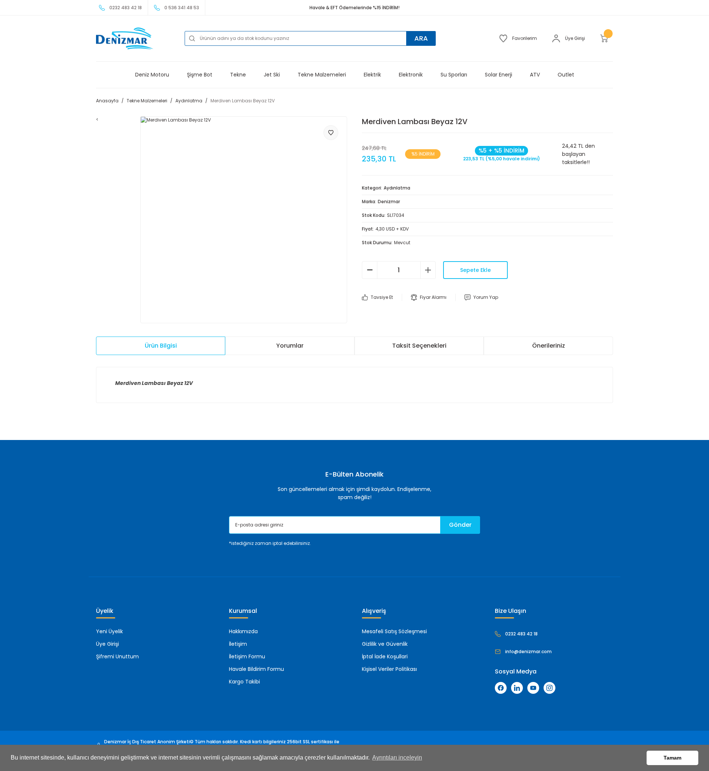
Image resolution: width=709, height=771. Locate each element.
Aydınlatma (397, 188)
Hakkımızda (243, 631)
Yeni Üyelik (109, 631)
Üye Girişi (107, 644)
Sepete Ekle (475, 270)
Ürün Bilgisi (161, 345)
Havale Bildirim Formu (256, 669)
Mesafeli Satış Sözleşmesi (394, 631)
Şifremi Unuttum (117, 656)
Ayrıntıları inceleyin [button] (397, 757)
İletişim (238, 644)
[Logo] (124, 38)
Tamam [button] (672, 758)
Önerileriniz (548, 345)
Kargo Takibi (244, 681)
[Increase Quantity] (428, 270)
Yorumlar (290, 345)
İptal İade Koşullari (385, 656)
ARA (421, 38)
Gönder (460, 525)
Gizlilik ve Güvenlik (385, 644)
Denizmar (389, 201)
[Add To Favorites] (330, 132)
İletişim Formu (247, 656)
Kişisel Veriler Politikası (389, 669)
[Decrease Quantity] (369, 270)
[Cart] (606, 38)
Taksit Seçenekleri (419, 345)
